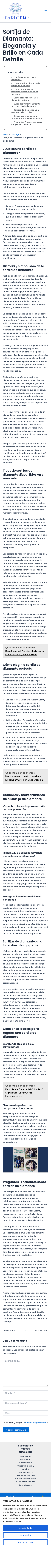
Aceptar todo (25, 1528)
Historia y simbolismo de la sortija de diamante (25, 84)
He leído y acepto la (26, 1422)
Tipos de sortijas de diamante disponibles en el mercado (24, 91)
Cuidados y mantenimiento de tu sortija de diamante (25, 105)
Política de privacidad (36, 1422)
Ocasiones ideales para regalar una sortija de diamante (26, 117)
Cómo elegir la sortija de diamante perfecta (24, 99)
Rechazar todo (25, 1542)
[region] (25, 1522)
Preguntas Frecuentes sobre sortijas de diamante (26, 123)
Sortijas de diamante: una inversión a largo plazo (25, 111)
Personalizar (25, 1535)
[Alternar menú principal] (45, 11)
